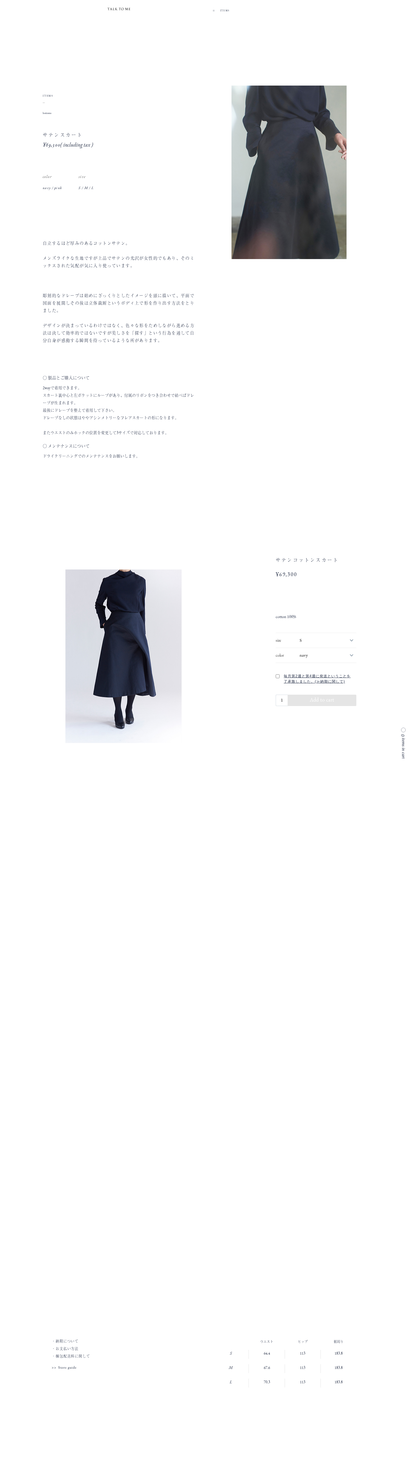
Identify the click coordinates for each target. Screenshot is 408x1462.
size (278, 640)
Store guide (67, 1368)
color (280, 655)
